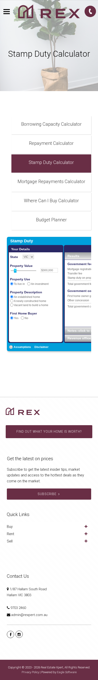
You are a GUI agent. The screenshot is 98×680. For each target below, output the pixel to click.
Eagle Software (67, 672)
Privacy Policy (30, 672)
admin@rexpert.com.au (29, 615)
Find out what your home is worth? (49, 431)
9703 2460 (18, 608)
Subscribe (47, 494)
